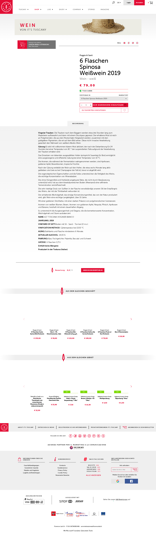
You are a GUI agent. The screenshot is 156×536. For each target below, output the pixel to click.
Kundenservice (62, 468)
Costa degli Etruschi (39, 44)
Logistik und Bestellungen (31, 473)
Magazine (105, 9)
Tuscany (22, 9)
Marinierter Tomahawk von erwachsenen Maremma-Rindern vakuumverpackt (37, 402)
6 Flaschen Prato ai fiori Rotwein (104, 333)
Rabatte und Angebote (31, 470)
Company (77, 9)
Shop (37, 9)
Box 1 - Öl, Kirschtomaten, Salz (54, 333)
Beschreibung (78, 123)
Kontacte (62, 465)
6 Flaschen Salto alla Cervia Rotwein (87, 333)
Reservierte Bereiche (62, 475)
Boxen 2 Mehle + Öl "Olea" (87, 399)
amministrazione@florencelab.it (91, 526)
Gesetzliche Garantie (31, 468)
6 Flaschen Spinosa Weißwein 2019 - (94, 98)
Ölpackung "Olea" (121, 398)
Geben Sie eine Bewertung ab (93, 270)
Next (132, 319)
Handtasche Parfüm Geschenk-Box (54, 399)
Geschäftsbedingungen (31, 465)
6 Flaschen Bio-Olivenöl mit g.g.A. (70, 333)
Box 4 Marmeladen (121, 332)
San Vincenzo (33, 46)
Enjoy (62, 9)
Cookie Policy (62, 473)
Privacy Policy (62, 470)
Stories (91, 9)
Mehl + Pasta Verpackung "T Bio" (71, 399)
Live (49, 9)
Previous (24, 319)
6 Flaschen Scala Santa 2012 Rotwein (37, 333)
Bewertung (60, 270)
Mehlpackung (105, 398)
